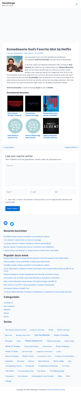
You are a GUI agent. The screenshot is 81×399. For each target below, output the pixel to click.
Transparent (9, 376)
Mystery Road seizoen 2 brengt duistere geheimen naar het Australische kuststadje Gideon (36, 258)
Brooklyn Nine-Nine (23, 335)
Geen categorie (9, 306)
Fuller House (69, 341)
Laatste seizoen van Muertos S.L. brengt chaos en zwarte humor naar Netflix (31, 250)
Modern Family (28, 356)
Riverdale (20, 361)
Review (6, 317)
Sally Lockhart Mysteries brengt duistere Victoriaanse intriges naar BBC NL (30, 281)
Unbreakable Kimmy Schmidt (43, 376)
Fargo (19, 341)
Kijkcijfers (7, 310)
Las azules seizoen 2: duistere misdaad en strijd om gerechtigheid (27, 243)
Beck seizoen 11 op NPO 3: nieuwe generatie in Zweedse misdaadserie (29, 285)
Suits (69, 361)
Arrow (50, 330)
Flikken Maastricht (33, 341)
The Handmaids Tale (26, 371)
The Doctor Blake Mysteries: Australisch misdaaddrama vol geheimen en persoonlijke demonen (38, 292)
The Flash (9, 371)
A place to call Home (37, 330)
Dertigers (9, 341)
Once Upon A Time (44, 356)
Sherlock (31, 361)
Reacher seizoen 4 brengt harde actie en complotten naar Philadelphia (29, 247)
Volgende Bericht (72, 147)
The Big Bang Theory (13, 366)
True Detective (23, 376)
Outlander (9, 361)
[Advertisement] (40, 24)
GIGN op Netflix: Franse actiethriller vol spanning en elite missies (27, 262)
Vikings (8, 381)
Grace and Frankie (31, 346)
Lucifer (58, 351)
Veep (60, 376)
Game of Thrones (12, 346)
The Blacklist (29, 366)
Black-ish (8, 335)
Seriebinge (8, 3)
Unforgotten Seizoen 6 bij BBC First (16, 288)
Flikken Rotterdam (54, 341)
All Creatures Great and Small (15, 330)
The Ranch (41, 371)
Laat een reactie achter (15, 53)
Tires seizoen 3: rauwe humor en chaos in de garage (22, 240)
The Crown (66, 366)
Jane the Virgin (27, 351)
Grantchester (47, 346)
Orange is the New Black (64, 356)
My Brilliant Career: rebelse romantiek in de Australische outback (26, 237)
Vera (68, 376)
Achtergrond (8, 303)
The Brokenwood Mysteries (48, 366)
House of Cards (11, 351)
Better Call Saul (63, 330)
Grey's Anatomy (62, 346)
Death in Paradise (61, 335)
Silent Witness (43, 361)
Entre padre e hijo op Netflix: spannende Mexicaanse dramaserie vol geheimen (32, 278)
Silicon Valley (58, 361)
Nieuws (6, 313)
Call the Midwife (42, 335)
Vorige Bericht (8, 147)
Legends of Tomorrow (44, 351)
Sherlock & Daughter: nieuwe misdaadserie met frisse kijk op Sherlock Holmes (31, 274)
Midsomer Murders (12, 356)
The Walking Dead (57, 371)
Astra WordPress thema (56, 390)
